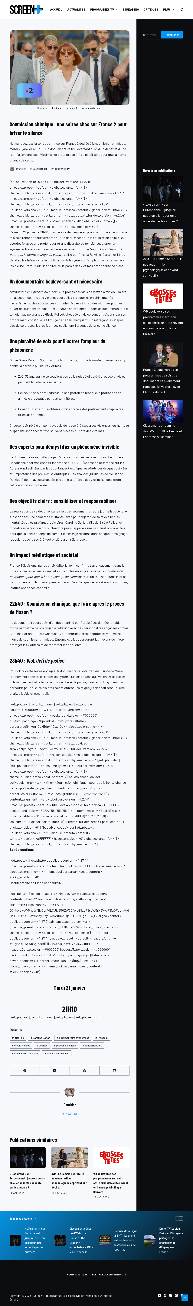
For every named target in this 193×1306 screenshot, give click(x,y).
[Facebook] (25, 1071)
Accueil (56, 9)
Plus (167, 9)
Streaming (131, 9)
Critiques (151, 9)
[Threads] (176, 1295)
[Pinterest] (85, 1071)
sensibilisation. (92, 1045)
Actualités (76, 9)
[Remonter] (185, 1297)
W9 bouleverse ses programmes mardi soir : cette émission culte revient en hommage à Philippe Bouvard (110, 1183)
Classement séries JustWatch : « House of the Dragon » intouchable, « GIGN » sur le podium (81, 1240)
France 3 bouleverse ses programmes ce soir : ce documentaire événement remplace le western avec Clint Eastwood (161, 380)
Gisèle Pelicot (21, 1045)
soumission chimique (25, 1053)
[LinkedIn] (114, 1071)
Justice (41, 1045)
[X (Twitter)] (55, 1071)
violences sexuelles (56, 1053)
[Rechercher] (182, 9)
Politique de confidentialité (109, 1274)
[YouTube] (159, 1295)
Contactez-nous (77, 1274)
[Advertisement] (163, 103)
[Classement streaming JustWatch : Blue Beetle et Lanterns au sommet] (163, 411)
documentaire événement (73, 1037)
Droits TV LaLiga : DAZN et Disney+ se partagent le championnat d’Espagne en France (171, 1240)
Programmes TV (102, 9)
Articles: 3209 (69, 1113)
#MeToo (18, 1037)
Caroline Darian (40, 1037)
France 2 (101, 1037)
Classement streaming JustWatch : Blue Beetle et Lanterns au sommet (162, 431)
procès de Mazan (65, 1045)
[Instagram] (170, 1295)
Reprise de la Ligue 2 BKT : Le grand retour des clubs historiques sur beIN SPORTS (126, 1240)
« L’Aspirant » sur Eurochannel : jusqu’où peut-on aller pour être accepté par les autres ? (35, 1240)
